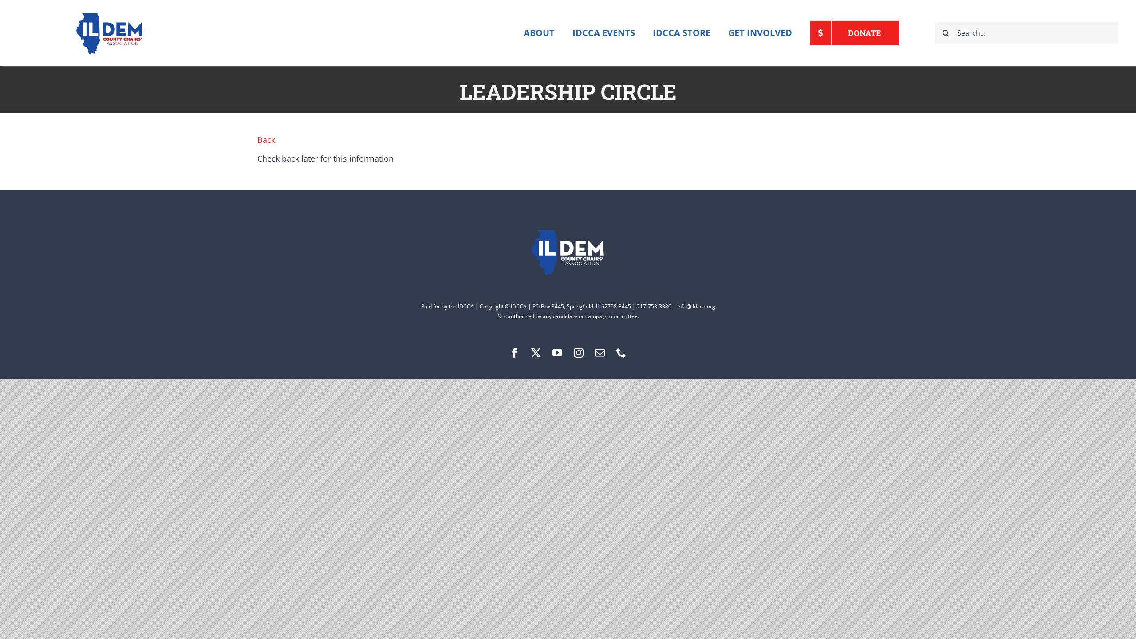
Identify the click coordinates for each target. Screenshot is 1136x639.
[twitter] (536, 352)
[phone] (621, 352)
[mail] (600, 352)
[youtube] (557, 352)
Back (266, 139)
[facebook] (514, 352)
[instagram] (578, 352)
